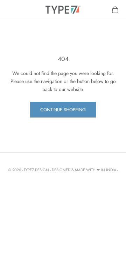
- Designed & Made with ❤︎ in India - (84, 170)
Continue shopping (63, 109)
